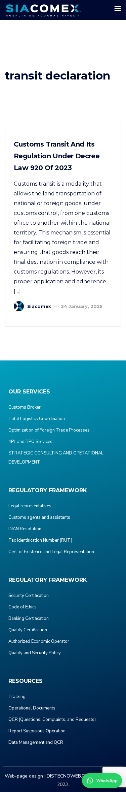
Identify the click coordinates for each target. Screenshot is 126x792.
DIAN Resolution (24, 529)
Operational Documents (31, 708)
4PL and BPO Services (30, 442)
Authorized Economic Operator (38, 641)
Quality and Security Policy (34, 653)
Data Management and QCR (35, 742)
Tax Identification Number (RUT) (40, 540)
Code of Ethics (22, 607)
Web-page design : (25, 776)
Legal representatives (29, 506)
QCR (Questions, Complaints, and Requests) (52, 720)
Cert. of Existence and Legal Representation (51, 552)
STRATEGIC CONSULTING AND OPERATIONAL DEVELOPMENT (55, 457)
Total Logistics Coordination (36, 419)
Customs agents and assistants (39, 517)
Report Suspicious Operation (37, 731)
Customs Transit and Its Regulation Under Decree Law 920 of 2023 (56, 156)
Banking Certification (28, 618)
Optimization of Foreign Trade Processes (49, 430)
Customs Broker (24, 407)
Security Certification (28, 596)
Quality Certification (27, 630)
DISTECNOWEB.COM (69, 776)
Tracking (17, 697)
